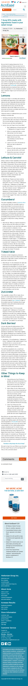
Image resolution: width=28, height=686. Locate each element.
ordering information (6, 617)
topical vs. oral (5, 593)
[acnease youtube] (9, 644)
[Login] (15, 2)
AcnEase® (13, 85)
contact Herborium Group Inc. (9, 584)
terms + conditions (6, 620)
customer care (5, 615)
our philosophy (5, 582)
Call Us (11, 474)
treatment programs (6, 605)
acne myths (4, 595)
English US (23, 2)
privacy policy (5, 619)
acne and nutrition (6, 599)
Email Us (6, 472)
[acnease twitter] (2, 644)
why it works (4, 607)
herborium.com (5, 578)
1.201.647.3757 (5, 2)
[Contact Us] (18, 2)
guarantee (4, 622)
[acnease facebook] (6, 644)
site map (3, 624)
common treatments (6, 597)
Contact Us (4, 630)
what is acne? (5, 592)
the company (4, 580)
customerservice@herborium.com (10, 640)
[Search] (24, 9)
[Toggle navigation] (25, 6)
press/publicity (5, 586)
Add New (22, 459)
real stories (4, 609)
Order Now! (7, 9)
